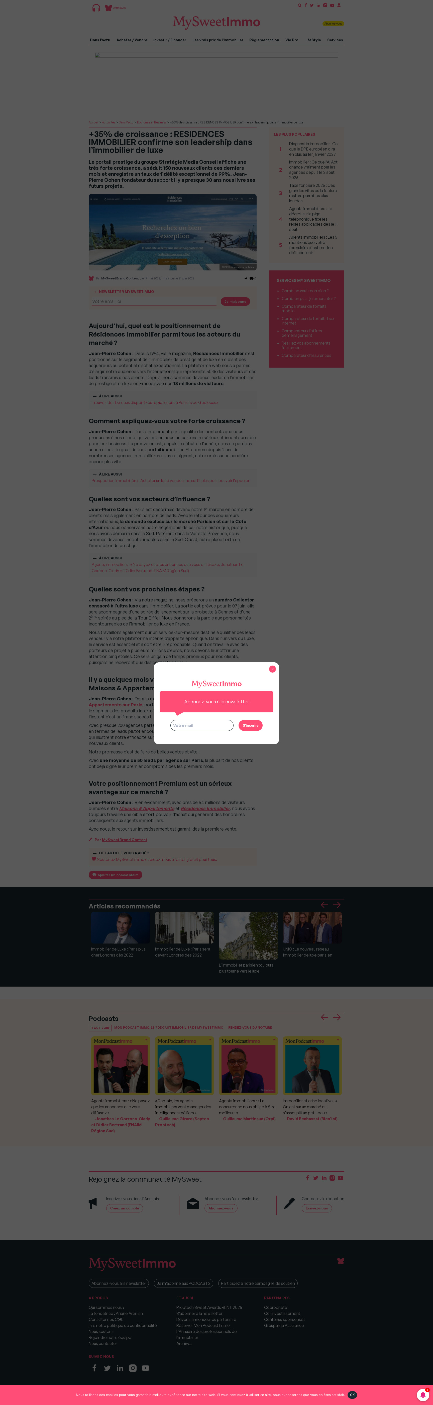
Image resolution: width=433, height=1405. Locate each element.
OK (352, 1395)
